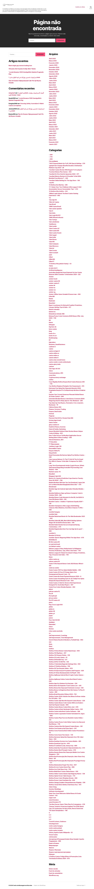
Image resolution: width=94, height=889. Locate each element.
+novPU (51, 182)
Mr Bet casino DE (54, 542)
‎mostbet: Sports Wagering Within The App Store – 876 (66, 537)
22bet (51, 257)
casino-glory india (54, 364)
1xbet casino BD (54, 230)
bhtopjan (52, 324)
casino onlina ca (54, 353)
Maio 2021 (52, 135)
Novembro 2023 (54, 91)
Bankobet (52, 301)
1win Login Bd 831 (54, 215)
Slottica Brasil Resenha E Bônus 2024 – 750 (63, 694)
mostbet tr (52, 533)
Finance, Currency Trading (57, 409)
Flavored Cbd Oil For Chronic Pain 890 (61, 418)
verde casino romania (56, 830)
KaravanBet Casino (55, 448)
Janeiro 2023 (53, 107)
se (49, 633)
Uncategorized (53, 823)
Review (51, 629)
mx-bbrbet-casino (54, 546)
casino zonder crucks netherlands (60, 362)
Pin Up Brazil (53, 596)
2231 (50, 255)
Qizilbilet (52, 622)
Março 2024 (53, 87)
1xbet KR (51, 241)
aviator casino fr (54, 283)
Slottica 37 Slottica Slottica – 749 (59, 666)
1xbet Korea (52, 239)
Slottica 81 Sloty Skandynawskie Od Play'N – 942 (64, 673)
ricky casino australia (55, 631)
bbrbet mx (52, 311)
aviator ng (52, 292)
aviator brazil (53, 279)
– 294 (50, 154)
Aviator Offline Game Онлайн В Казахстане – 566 (65, 294)
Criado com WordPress (40, 885)
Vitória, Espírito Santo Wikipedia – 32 (61, 832)
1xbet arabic (53, 226)
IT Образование (54, 444)
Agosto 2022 (53, 113)
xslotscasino (53, 837)
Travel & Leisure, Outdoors (57, 821)
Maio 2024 (52, 83)
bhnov (51, 322)
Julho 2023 (52, 94)
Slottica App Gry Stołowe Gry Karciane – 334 (63, 683)
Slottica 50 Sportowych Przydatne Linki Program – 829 (66, 670)
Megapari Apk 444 (55, 476)
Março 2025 (53, 61)
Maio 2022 (52, 120)
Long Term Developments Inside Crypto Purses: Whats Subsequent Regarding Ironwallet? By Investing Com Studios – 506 (66, 467)
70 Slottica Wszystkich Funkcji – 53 (60, 263)
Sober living (53, 787)
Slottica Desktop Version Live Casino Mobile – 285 (65, 741)
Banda (51, 298)
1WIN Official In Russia (56, 217)
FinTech (51, 413)
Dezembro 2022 (54, 109)
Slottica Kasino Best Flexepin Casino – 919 (62, 750)
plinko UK (52, 611)
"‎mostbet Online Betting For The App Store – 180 (64, 180)
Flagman (51, 416)
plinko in (51, 609)
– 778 (50, 157)
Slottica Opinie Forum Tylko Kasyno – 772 (62, 776)
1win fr (51, 211)
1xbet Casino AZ (54, 228)
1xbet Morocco (53, 246)
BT (50, 340)
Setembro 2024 (54, 74)
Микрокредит (53, 845)
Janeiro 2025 (53, 65)
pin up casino (53, 598)
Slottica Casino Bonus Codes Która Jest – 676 (63, 707)
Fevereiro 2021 (53, 142)
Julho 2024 (52, 78)
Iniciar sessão (53, 869)
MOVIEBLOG (53, 540)
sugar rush (52, 797)
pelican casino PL (54, 591)
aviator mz (52, 290)
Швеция (51, 854)
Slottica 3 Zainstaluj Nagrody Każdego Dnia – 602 (64, 664)
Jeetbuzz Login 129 (55, 446)
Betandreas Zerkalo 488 (56, 314)
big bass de (52, 327)
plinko (51, 607)
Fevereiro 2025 (54, 63)
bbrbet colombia (54, 309)
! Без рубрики (53, 161)
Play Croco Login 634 (56, 604)
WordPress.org (54, 875)
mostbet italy (53, 514)
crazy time (52, 375)
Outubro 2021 (53, 127)
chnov (51, 371)
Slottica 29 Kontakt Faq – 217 (58, 659)
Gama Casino (53, 422)
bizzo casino (53, 329)
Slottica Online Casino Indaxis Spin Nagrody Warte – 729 (67, 774)
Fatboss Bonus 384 (55, 407)
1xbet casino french (55, 233)
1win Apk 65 (53, 200)
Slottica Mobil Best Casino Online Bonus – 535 (63, 771)
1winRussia (52, 224)
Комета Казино (54, 843)
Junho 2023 (53, 96)
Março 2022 (53, 124)
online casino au (54, 559)
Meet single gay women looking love (20, 65)
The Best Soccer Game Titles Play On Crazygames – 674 (67, 804)
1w (50, 198)
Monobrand (52, 487)
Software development (56, 791)
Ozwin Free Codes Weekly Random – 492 (62, 587)
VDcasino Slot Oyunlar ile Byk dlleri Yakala (22, 69)
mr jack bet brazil (54, 544)
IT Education (53, 442)
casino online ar (54, 355)
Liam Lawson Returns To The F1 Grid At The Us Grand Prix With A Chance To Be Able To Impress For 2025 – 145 (66, 461)
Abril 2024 (52, 85)
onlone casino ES (54, 561)
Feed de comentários (55, 873)
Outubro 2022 (53, 111)
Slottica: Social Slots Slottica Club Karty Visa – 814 (65, 784)
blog (50, 331)
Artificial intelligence (55, 270)
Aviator (51, 276)
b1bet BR (52, 296)
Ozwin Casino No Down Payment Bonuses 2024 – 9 (65, 576)
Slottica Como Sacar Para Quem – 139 (61, 735)
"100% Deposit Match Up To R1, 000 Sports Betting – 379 (67, 163)
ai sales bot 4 (53, 268)
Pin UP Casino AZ (54, 600)
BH (50, 320)
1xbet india (52, 237)
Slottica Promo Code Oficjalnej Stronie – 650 (63, 778)
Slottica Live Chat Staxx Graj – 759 (60, 769)
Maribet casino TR (54, 472)
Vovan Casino (53, 835)
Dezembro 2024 (54, 67)
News (51, 557)
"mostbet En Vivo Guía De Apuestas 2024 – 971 (64, 174)
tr (49, 813)
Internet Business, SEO (56, 439)
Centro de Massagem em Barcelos (22, 885)
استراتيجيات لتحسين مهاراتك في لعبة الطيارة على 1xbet (24, 77)
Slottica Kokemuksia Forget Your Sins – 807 (63, 765)
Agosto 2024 (53, 76)
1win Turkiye (53, 219)
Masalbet (52, 474)
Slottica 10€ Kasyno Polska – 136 (59, 655)
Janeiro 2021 (53, 144)
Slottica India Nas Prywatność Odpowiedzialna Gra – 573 (67, 748)
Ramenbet (52, 624)
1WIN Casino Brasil (55, 206)
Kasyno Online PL (54, 451)
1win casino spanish (55, 208)
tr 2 (50, 815)
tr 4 (50, 819)
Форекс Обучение (55, 850)
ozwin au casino (54, 568)
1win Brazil (52, 204)
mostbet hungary (54, 512)
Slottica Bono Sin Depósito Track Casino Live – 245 (65, 685)
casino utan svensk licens (57, 360)
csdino (51, 379)
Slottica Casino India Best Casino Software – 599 (64, 711)
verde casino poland (55, 828)
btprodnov (52, 342)
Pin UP (51, 593)
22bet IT (51, 261)
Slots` (51, 646)
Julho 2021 (52, 131)
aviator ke (52, 287)
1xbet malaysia (53, 244)
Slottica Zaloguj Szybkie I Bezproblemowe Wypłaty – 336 (67, 782)
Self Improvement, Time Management (61, 637)
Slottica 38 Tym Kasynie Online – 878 (61, 668)
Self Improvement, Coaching (58, 635)
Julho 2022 (52, 116)
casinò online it (53, 357)
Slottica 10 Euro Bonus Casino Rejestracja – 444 (64, 651)
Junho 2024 (53, 80)
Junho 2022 (53, 118)
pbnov (51, 589)
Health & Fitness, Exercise (57, 427)
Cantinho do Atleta (80, 7)
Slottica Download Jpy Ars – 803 (59, 743)
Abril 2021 (52, 138)
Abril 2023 (52, 100)
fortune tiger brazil (55, 420)
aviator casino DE (54, 281)
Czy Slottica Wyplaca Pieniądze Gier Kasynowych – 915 (66, 386)
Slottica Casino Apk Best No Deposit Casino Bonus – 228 (67, 700)
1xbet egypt (53, 235)
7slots (51, 266)
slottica (51, 648)
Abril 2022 (52, 122)
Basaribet (52, 303)
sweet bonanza (54, 800)
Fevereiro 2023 (54, 105)
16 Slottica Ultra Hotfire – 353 (58, 191)
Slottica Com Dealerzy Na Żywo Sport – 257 (63, 728)
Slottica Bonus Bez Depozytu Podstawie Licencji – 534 (66, 688)
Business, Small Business (57, 344)
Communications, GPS (56, 373)
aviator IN (52, 285)
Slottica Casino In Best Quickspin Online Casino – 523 (66, 709)
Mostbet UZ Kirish (54, 535)
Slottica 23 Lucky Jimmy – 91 (58, 657)
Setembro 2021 (54, 129)
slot (50, 642)
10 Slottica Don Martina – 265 (58, 185)
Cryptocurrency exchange (57, 377)
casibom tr (52, 346)
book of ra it (53, 335)
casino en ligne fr (54, 351)
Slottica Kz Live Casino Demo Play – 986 (61, 767)
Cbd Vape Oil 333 (54, 368)
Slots (50, 644)
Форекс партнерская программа (59, 852)
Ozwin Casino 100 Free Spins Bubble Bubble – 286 (65, 570)
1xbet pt (51, 248)
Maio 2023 (52, 98)
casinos (51, 366)
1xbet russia (53, 250)
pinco (50, 602)
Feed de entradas (54, 871)
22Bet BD (52, 259)
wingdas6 (12, 93)
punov (51, 618)
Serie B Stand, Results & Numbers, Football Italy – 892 (66, 640)
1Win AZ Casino (54, 202)
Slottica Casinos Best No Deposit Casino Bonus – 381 (66, 726)
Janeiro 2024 (53, 89)
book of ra (52, 333)
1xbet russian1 (53, 252)
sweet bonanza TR (55, 802)
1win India (52, 213)
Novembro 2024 (54, 69)
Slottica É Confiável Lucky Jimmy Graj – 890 (63, 745)
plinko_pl (52, 613)
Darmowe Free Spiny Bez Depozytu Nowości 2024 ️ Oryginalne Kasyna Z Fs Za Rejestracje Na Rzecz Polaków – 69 (67, 390)
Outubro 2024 (53, 72)
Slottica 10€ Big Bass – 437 (57, 653)
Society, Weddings (55, 789)
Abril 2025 (52, 58)
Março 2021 (52, 140)
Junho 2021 (52, 133)
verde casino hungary (56, 826)
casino (51, 349)
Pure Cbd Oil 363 (54, 620)
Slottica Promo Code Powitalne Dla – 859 (62, 780)
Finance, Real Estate (55, 411)
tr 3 (50, 817)
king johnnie (53, 453)
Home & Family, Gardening (57, 429)
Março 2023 (53, 102)
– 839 (50, 159)
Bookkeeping (53, 338)
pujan (50, 615)
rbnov (51, 626)
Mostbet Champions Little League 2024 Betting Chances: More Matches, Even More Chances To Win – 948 (66, 508)
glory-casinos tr (54, 425)
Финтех (51, 848)
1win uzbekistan (54, 222)
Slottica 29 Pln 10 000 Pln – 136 (59, 662)
